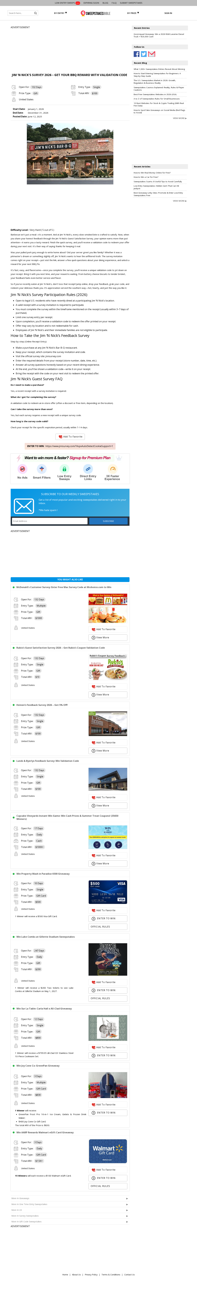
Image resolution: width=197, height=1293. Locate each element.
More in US (16, 1210)
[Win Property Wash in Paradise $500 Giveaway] (107, 903)
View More (102, 637)
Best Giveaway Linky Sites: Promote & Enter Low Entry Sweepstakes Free (158, 194)
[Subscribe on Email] (151, 54)
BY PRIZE (131, 13)
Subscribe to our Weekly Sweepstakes (70, 494)
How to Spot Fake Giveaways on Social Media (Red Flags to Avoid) (159, 111)
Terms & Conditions (111, 1274)
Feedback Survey (75, 335)
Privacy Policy (91, 1274)
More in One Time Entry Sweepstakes (29, 1204)
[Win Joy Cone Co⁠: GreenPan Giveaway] (107, 1097)
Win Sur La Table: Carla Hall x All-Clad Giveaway (44, 1008)
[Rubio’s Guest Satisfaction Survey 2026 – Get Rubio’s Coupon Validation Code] (107, 679)
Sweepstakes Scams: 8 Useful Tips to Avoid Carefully (158, 181)
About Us (76, 1274)
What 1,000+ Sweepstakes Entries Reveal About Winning (159, 69)
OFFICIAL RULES (100, 926)
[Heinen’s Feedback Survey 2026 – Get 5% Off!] (107, 735)
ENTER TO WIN (106, 918)
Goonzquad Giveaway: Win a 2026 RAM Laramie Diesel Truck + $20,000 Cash (159, 35)
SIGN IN (168, 13)
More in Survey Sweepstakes (25, 1215)
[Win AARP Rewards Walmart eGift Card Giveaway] (107, 1162)
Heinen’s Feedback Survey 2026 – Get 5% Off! (42, 705)
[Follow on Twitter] (144, 54)
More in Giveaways (20, 1198)
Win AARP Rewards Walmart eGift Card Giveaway (45, 1132)
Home (65, 1274)
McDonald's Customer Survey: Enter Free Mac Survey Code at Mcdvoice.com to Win (63, 587)
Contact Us (129, 1274)
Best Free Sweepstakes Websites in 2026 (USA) (155, 94)
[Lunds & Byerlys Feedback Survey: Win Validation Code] (107, 789)
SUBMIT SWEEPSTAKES (131, 2)
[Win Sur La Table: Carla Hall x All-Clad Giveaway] (107, 1040)
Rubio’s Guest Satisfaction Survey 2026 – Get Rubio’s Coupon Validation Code (60, 647)
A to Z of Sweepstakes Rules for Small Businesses (157, 98)
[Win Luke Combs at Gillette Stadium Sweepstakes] (107, 975)
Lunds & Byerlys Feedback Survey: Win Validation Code (47, 760)
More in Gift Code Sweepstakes (26, 1221)
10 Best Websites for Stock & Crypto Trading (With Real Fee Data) (159, 104)
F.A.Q (114, 2)
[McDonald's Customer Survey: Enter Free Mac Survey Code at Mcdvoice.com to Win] (107, 622)
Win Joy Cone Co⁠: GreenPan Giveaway (37, 1065)
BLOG (105, 2)
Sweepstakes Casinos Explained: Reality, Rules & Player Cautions (159, 88)
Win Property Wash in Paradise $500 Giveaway (43, 873)
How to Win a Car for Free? (146, 177)
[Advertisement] (70, 49)
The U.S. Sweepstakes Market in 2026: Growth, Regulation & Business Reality (155, 81)
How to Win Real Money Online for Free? (152, 172)
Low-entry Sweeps (67, 2)
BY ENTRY (59, 13)
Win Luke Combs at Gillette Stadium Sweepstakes (45, 936)
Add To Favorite (72, 436)
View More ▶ (180, 118)
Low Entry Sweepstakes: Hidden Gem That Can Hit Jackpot (156, 187)
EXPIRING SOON (91, 2)
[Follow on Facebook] (136, 54)
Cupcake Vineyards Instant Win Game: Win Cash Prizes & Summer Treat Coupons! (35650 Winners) (67, 817)
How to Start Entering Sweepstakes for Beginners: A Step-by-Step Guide (157, 74)
